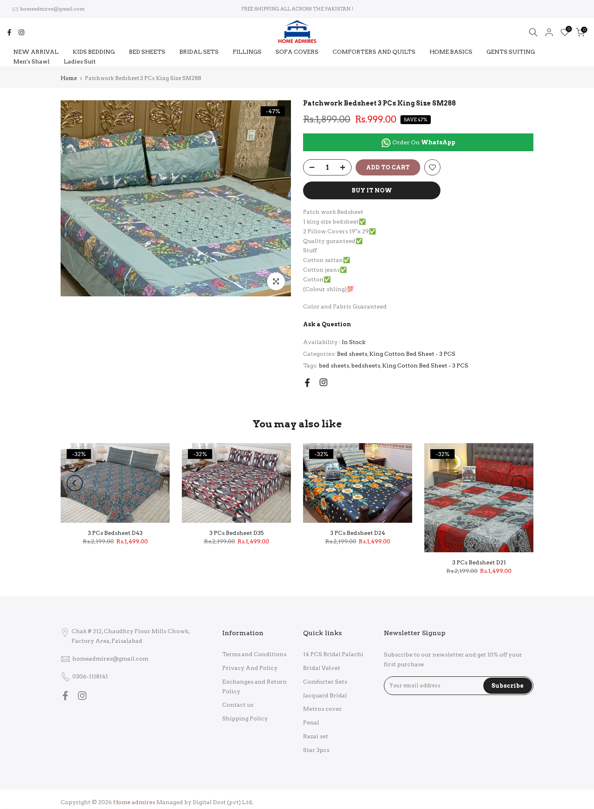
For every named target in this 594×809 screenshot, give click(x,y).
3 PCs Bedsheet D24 (357, 533)
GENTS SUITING (511, 52)
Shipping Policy (245, 718)
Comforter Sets (325, 681)
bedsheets (365, 365)
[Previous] (75, 483)
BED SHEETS (147, 52)
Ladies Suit (80, 61)
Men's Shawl (31, 61)
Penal (311, 722)
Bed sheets (352, 354)
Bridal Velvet (321, 668)
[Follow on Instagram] (21, 32)
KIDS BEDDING (94, 52)
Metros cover (322, 708)
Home (69, 78)
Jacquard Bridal (325, 695)
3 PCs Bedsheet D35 (236, 533)
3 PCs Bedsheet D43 (115, 533)
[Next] (519, 483)
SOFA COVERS (297, 52)
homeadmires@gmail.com (52, 9)
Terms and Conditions (254, 654)
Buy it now (372, 190)
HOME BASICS (451, 52)
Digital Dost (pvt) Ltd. (223, 802)
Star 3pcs (316, 750)
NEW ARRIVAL (36, 52)
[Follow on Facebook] (9, 32)
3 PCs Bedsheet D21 (479, 562)
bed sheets (334, 365)
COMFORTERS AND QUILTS (374, 52)
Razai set (315, 736)
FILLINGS (247, 52)
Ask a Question (327, 324)
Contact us (237, 704)
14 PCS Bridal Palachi (333, 654)
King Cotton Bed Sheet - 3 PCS (412, 354)
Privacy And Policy (250, 668)
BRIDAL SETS (199, 52)
